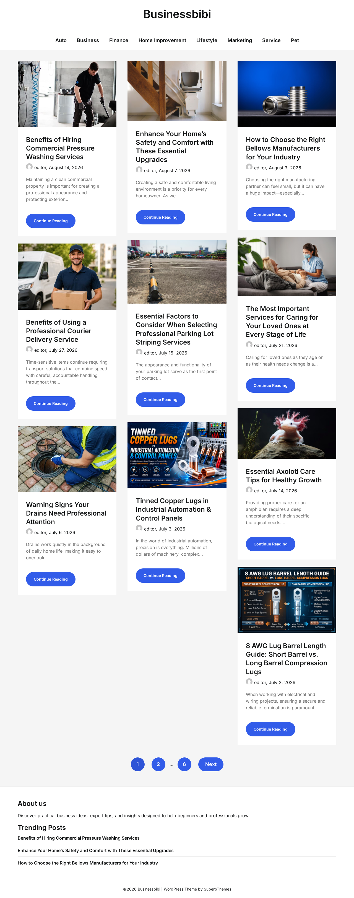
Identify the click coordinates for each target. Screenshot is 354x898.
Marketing (240, 40)
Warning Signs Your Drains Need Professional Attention (66, 513)
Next (211, 764)
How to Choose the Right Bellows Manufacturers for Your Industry (285, 148)
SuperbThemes (217, 889)
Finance (118, 40)
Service (271, 40)
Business (88, 40)
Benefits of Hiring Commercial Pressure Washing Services (60, 148)
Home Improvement (162, 40)
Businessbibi (177, 14)
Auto (61, 40)
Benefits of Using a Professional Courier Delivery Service (59, 330)
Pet (295, 40)
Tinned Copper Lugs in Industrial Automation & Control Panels (173, 509)
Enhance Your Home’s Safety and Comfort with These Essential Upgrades (96, 850)
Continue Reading (51, 220)
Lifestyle (206, 40)
